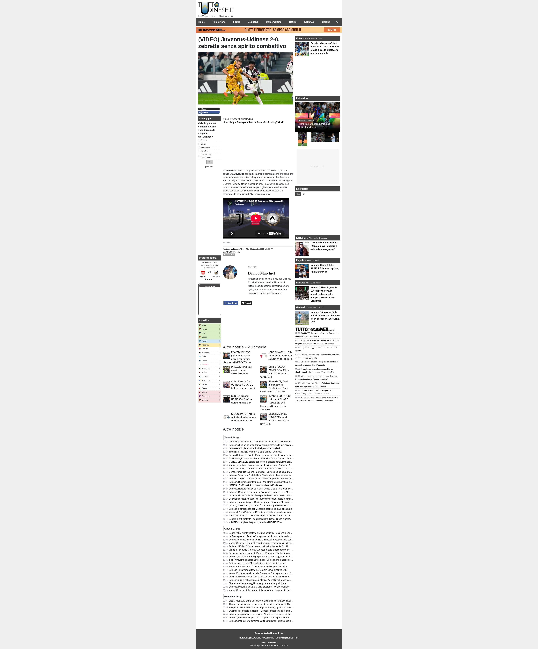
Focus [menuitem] (236, 22)
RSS (297, 638)
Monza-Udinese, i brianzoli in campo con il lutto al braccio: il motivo (262, 515)
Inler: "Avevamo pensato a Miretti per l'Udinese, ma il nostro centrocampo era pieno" (270, 560)
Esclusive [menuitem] (253, 22)
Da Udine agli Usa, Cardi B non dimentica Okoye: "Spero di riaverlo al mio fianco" (269, 458)
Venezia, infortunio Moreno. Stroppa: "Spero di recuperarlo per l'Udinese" (265, 550)
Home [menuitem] (201, 22)
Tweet (248, 303)
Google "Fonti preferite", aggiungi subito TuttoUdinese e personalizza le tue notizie (269, 519)
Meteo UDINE (210, 287)
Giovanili (300, 307)
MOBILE (289, 638)
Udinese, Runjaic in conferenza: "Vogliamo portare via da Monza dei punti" (266, 492)
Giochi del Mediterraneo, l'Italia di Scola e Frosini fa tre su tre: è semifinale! (265, 576)
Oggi (298, 194)
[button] (209, 162)
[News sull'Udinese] (216, 8)
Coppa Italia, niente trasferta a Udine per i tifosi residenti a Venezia (262, 533)
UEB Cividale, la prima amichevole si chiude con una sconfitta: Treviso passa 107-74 (271, 601)
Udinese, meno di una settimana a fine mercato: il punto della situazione (264, 621)
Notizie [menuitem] (292, 22)
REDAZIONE (255, 638)
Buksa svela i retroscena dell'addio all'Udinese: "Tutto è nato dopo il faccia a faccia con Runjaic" (276, 553)
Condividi (232, 303)
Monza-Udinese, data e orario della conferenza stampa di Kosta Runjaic (264, 590)
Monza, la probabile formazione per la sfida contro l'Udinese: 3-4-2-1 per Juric (267, 465)
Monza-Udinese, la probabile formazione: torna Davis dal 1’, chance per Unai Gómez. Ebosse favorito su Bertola (284, 468)
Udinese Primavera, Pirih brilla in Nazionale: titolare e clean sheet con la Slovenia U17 (272, 475)
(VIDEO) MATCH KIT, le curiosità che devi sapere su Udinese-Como (243, 417)
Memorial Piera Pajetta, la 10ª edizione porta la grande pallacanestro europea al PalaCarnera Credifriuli (280, 512)
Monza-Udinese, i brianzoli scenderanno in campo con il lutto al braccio (264, 543)
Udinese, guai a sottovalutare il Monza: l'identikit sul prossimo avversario (265, 580)
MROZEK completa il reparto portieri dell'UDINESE (241, 370)
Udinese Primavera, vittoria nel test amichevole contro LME (258, 570)
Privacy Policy (277, 633)
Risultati (209, 167)
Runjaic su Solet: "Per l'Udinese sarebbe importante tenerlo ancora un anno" (267, 478)
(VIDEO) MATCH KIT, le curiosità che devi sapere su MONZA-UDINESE (280, 355)
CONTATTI (280, 638)
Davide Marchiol (231, 252)
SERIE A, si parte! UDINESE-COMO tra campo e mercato (241, 399)
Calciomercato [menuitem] (273, 22)
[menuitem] (337, 22)
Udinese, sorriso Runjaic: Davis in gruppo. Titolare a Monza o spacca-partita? (267, 502)
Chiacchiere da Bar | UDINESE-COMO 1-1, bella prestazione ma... (242, 384)
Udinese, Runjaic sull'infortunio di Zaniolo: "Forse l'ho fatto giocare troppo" (265, 482)
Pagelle (300, 260)
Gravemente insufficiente (206, 156)
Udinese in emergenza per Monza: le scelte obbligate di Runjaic (260, 509)
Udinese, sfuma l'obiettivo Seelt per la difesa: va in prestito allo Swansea (264, 495)
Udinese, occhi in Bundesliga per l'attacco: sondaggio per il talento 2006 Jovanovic (270, 556)
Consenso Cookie (262, 633)
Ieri (303, 194)
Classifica (204, 320)
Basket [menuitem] (326, 22)
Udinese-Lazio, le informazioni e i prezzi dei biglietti (254, 448)
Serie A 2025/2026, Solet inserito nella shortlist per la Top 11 (258, 546)
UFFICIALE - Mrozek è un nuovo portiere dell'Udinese (255, 485)
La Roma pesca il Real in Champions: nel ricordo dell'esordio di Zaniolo (264, 536)
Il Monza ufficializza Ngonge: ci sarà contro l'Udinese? (255, 452)
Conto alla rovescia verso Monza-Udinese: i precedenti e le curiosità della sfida (268, 539)
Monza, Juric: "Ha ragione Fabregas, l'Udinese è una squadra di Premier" (265, 472)
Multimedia (235, 249)
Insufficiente (206, 151)
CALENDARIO (268, 638)
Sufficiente (205, 147)
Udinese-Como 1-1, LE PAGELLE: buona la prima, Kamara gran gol (324, 268)
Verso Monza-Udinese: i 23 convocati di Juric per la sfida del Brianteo (263, 441)
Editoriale (301, 38)
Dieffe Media (272, 643)
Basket (300, 283)
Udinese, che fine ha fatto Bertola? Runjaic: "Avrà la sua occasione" (262, 445)
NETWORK (244, 638)
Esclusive (301, 238)
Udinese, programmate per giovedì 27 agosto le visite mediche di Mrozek (265, 614)
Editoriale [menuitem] (309, 22)
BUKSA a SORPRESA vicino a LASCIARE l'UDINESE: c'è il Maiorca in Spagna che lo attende (275, 403)
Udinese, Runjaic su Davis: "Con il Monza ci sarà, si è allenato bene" (263, 489)
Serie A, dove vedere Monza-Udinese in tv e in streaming (257, 563)
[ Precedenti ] (209, 279)
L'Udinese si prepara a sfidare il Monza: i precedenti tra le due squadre (264, 611)
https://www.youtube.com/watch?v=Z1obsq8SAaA (256, 122)
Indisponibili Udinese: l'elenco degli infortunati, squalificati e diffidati (262, 607)
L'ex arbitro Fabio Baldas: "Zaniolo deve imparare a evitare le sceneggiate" (324, 246)
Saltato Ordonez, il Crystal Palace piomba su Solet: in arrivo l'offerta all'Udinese (268, 455)
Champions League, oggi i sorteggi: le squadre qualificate (257, 583)
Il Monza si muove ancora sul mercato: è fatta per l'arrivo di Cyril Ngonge (264, 604)
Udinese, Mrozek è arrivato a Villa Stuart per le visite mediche (259, 587)
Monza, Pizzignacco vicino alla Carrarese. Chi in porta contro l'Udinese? (264, 573)
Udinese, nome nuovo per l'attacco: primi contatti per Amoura (259, 617)
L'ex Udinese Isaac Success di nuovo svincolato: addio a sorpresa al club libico (268, 499)
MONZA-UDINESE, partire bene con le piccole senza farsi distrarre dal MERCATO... (270, 462)
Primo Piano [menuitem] (219, 22)
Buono (203, 144)
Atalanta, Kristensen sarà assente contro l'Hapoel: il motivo (258, 566)
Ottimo (204, 140)
